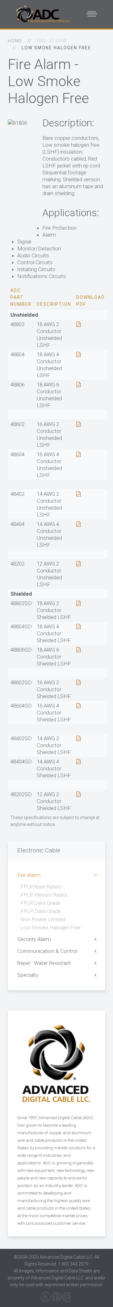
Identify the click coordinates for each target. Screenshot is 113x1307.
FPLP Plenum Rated (43, 895)
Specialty (27, 975)
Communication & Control (47, 951)
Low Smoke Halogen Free (50, 927)
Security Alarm (34, 939)
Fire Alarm (28, 875)
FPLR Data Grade (40, 903)
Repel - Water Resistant (44, 963)
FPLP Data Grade (40, 911)
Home (15, 40)
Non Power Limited (42, 919)
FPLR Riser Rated (40, 886)
